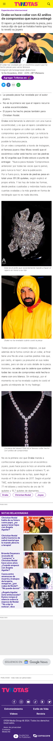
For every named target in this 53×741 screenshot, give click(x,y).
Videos (14, 713)
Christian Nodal (23, 495)
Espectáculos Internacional (14, 10)
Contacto (6, 729)
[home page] (26, 4)
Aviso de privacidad (12, 727)
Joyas (40, 495)
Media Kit (6, 732)
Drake (5, 495)
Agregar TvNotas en (15, 77)
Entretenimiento (13, 709)
